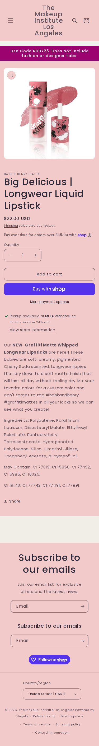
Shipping (11, 226)
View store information (32, 329)
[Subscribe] (82, 606)
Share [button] (15, 501)
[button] (10, 20)
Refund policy (44, 716)
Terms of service (37, 724)
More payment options (49, 301)
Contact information (52, 732)
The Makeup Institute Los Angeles (46, 710)
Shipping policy (68, 724)
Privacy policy (71, 716)
